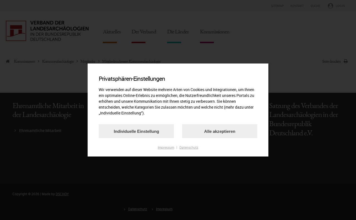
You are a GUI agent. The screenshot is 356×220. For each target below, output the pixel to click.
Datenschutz (188, 147)
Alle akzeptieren (219, 131)
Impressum (166, 147)
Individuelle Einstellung (136, 131)
